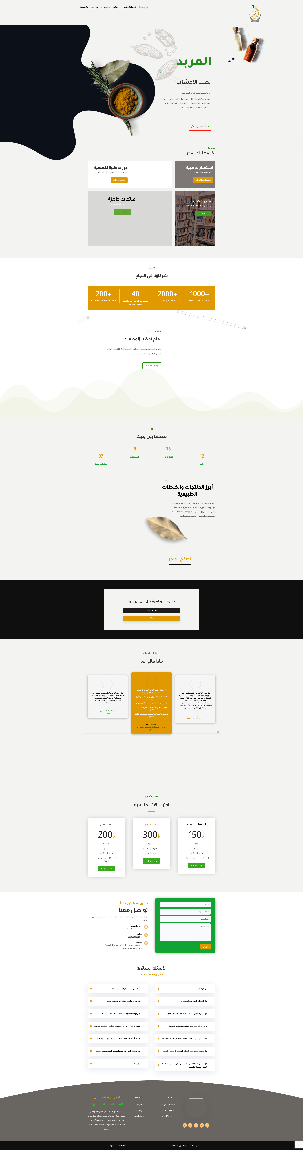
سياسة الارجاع (167, 1116)
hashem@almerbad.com (133, 929)
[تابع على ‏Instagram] (190, 1125)
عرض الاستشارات (203, 180)
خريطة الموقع (138, 1116)
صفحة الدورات (119, 180)
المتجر (116, 7)
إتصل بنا (139, 1110)
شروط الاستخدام (167, 1110)
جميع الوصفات (152, 366)
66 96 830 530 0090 (135, 937)
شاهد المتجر (203, 213)
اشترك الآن (107, 868)
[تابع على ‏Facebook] (207, 1125)
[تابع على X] (202, 1125)
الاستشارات (130, 7)
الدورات (104, 7)
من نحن (94, 7)
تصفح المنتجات (122, 212)
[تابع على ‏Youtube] (185, 1125)
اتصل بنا (83, 7)
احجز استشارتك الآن (200, 126)
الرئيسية (143, 7)
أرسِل (205, 946)
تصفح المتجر (180, 559)
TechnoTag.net (119, 1145)
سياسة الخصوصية (167, 1105)
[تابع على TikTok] (196, 1125)
